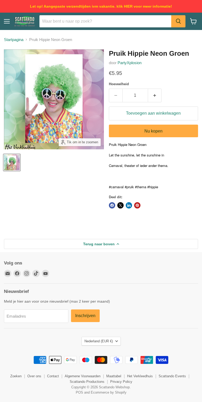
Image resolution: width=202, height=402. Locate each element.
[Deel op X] (120, 205)
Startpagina (13, 39)
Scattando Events (172, 376)
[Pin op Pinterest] (137, 205)
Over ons (34, 376)
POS (79, 392)
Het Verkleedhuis (140, 376)
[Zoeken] (178, 21)
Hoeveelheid (119, 84)
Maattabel (113, 376)
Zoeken (16, 376)
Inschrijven (85, 315)
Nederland (98, 341)
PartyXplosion (130, 62)
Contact (53, 376)
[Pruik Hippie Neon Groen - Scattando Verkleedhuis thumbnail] (11, 162)
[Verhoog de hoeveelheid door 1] (154, 95)
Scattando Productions (87, 382)
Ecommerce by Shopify (109, 392)
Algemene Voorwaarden (82, 376)
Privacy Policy (121, 382)
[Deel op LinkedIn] (129, 205)
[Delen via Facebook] (112, 205)
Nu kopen (153, 131)
